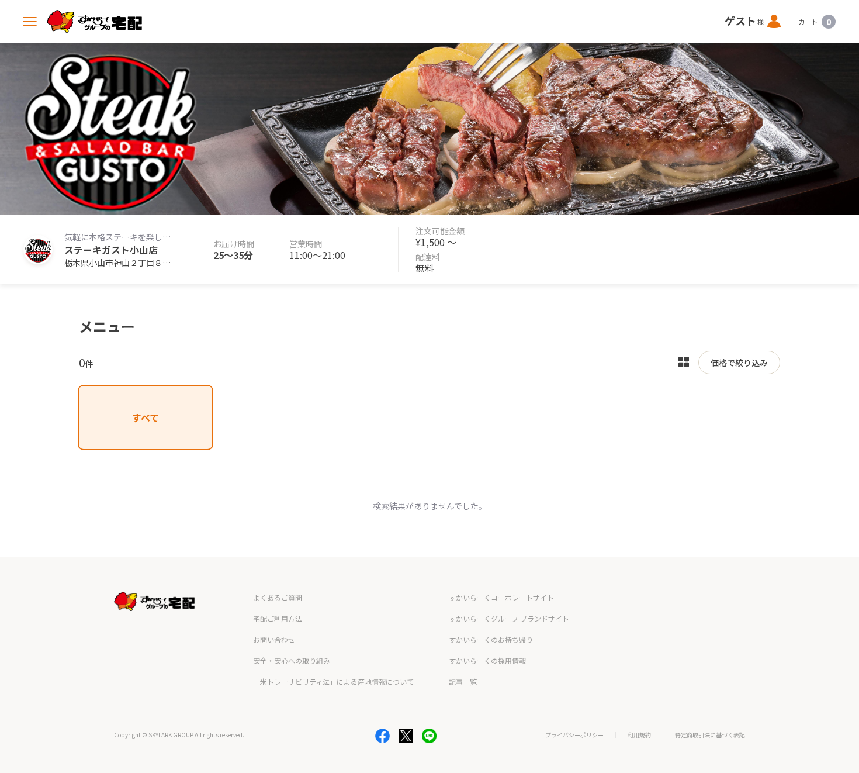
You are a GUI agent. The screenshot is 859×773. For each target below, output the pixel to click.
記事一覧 (463, 681)
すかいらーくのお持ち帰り (491, 639)
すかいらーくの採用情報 (487, 660)
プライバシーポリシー (574, 735)
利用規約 (639, 735)
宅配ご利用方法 (277, 618)
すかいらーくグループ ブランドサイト (509, 618)
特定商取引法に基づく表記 (710, 735)
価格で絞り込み (739, 362)
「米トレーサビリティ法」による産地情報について (333, 681)
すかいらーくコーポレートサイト (501, 597)
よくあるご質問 (277, 597)
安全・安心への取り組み (291, 660)
